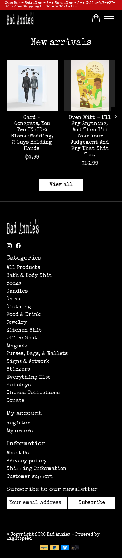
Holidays (19, 385)
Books (14, 283)
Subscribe (91, 503)
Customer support (30, 476)
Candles (17, 291)
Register (18, 423)
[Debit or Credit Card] (75, 548)
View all (61, 185)
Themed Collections (33, 393)
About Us (18, 453)
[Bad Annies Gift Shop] (20, 18)
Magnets (17, 346)
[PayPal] (44, 548)
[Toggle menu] (108, 18)
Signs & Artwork (28, 362)
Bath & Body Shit (29, 276)
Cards (14, 299)
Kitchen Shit (24, 330)
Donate (15, 401)
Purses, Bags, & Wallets (37, 354)
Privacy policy (27, 461)
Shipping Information (36, 469)
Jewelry (17, 322)
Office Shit (22, 338)
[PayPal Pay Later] (54, 548)
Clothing (19, 307)
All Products (23, 268)
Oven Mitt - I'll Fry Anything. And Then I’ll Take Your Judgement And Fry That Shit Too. (90, 136)
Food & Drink (24, 315)
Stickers (18, 369)
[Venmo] (65, 548)
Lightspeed (19, 539)
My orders (20, 431)
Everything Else (29, 377)
